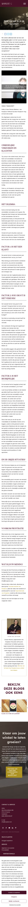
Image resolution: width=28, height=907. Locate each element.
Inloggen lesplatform (7, 840)
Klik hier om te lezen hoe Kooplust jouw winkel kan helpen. (14, 668)
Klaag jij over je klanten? (14, 708)
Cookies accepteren (14, 892)
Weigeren (14, 897)
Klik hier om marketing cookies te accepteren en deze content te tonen (14, 86)
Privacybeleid (5, 850)
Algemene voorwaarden (8, 848)
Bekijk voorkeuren (14, 901)
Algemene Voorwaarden (15, 904)
